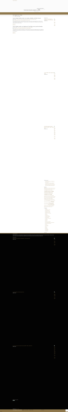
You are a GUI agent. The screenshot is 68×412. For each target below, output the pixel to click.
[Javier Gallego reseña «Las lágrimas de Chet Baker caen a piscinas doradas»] (22, 28)
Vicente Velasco (47, 206)
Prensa (48, 203)
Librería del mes (47, 217)
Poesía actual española (31, 19)
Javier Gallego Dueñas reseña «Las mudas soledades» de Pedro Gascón (27, 18)
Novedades (51, 200)
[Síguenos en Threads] (13, 400)
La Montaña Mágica (48, 198)
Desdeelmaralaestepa (46, 195)
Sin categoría (46, 229)
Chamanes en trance (47, 212)
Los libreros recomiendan (48, 218)
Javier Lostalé (45, 197)
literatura (49, 199)
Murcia (46, 200)
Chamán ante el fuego (19, 19)
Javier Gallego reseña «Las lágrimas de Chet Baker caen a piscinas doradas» (28, 26)
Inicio (13, 16)
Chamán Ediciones (15, 0)
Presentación (51, 203)
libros (47, 199)
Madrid (51, 199)
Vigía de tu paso (50, 206)
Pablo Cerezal (53, 200)
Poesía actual (45, 203)
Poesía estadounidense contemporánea (49, 222)
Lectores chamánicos (47, 216)
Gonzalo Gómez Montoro (48, 196)
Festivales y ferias (47, 215)
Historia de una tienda (53, 196)
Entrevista (49, 195)
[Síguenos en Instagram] (14, 400)
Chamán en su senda (48, 194)
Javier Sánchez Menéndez (49, 197)
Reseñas (35, 19)
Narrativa (48, 200)
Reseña (49, 204)
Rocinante (46, 228)
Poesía (28, 19)
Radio (46, 226)
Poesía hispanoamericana (48, 223)
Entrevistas (51, 195)
